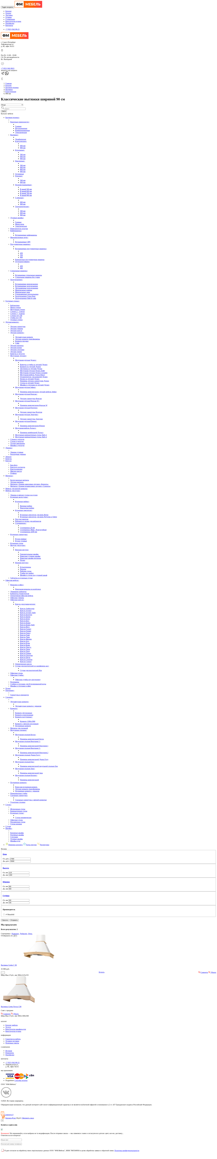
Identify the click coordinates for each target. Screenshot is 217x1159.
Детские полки (16, 348)
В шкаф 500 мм (26, 189)
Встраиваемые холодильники (26, 286)
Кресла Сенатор (26, 659)
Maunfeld (9, 914)
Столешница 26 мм (27, 528)
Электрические (21, 132)
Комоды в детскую (17, 354)
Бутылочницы (25, 567)
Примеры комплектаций (29, 780)
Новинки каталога (15, 845)
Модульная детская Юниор (26, 421)
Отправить (14, 920)
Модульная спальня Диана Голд (28, 755)
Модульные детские (18, 356)
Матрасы (9, 476)
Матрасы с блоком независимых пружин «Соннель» (30, 486)
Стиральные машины (19, 271)
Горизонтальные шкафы (29, 554)
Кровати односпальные (24, 715)
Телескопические (22, 207)
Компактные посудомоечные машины (29, 260)
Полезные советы (12, 1043)
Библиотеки (15, 305)
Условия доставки (12, 1041)
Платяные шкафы (17, 835)
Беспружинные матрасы (19, 480)
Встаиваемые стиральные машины (28, 275)
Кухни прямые (20, 539)
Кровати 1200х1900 (27, 721)
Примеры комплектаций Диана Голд (34, 759)
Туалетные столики (17, 802)
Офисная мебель (12, 580)
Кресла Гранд (25, 633)
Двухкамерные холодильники (26, 288)
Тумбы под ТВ (16, 318)
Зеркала (8, 457)
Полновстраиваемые (23, 185)
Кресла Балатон (26, 615)
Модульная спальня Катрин (26, 775)
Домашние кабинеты (18, 592)
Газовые (18, 126)
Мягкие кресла (16, 471)
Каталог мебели (11, 1025)
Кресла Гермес (25, 631)
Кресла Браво (25, 623)
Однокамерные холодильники (26, 294)
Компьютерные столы (18, 811)
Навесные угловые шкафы (30, 556)
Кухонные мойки (22, 501)
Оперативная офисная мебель (21, 596)
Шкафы (8, 828)
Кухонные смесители (23, 510)
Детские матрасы (17, 345)
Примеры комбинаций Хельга (31, 432)
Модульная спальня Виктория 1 (28, 741)
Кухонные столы (16, 543)
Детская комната (12, 322)
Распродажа (44, 845)
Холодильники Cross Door (25, 296)
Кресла (8, 461)
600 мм (22, 146)
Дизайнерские (20, 139)
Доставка (9, 15)
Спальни (9, 697)
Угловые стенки (16, 320)
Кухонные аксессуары (19, 497)
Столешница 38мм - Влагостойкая (33, 530)
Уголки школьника (17, 443)
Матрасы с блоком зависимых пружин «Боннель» (29, 484)
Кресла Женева (26, 639)
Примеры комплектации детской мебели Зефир (38, 392)
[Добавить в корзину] (3, 972)
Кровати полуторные (24, 717)
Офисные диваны (17, 598)
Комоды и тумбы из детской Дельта (33, 365)
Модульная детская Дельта (26, 360)
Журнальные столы (17, 809)
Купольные (20, 150)
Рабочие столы (25, 571)
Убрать (213, 972)
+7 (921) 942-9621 (7, 68)
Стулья (8, 826)
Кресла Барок (25, 617)
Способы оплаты (20, 1080)
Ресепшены (14, 682)
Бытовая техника (12, 87)
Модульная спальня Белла (25, 735)
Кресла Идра (25, 643)
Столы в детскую (17, 441)
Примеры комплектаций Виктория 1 (34, 746)
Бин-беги (13, 465)
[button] (108, 854)
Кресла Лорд (25, 651)
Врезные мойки (26, 506)
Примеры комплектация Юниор (32, 426)
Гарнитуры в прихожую (19, 695)
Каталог (8, 11)
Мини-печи (19, 224)
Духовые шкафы (17, 218)
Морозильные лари (22, 292)
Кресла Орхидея (26, 655)
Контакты (9, 25)
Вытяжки (9, 90)
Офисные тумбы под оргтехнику (28, 680)
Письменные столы (17, 822)
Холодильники (16, 280)
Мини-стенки (15, 307)
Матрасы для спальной (19, 728)
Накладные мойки (27, 508)
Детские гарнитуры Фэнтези (31, 412)
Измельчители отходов (19, 229)
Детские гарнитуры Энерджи (31, 419)
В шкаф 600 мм (26, 191)
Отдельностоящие (22, 262)
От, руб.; (6, 859)
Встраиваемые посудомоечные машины (31, 249)
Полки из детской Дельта (29, 379)
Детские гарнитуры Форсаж (31, 399)
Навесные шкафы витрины (30, 558)
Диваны (9, 448)
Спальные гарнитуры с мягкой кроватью (31, 800)
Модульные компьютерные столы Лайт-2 (31, 437)
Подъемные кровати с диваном (27, 791)
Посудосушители (21, 519)
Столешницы (20, 523)
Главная (8, 83)
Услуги (8, 1027)
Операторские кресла (23, 664)
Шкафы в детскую (17, 445)
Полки (22, 560)
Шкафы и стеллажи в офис (20, 686)
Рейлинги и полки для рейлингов (28, 521)
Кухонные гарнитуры (19, 534)
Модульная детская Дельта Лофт (32, 371)
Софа (17, 343)
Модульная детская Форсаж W (27, 401)
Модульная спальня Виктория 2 (28, 748)
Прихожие (9, 690)
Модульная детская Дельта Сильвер (33, 373)
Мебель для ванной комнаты (16, 489)
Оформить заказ (28, 1118)
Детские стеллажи (17, 350)
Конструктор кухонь (13, 21)
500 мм (22, 155)
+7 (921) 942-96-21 (12, 29)
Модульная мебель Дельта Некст (32, 375)
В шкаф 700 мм (26, 193)
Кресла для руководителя (25, 604)
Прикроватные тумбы (18, 793)
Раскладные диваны (18, 454)
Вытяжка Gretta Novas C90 (11, 1007)
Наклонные (20, 161)
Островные (19, 174)
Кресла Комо (25, 645)
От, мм (5, 873)
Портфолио (9, 23)
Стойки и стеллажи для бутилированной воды (28, 684)
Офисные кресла (17, 600)
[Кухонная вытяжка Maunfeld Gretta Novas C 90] (19, 1003)
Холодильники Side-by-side (25, 298)
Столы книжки (16, 824)
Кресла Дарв (25, 637)
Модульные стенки (17, 309)
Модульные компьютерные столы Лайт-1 (31, 435)
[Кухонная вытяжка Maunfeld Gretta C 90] (38, 961)
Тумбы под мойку (27, 573)
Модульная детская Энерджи (26, 414)
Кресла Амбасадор (27, 609)
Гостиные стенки (12, 301)
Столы (8, 805)
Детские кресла (16, 331)
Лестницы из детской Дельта (31, 369)
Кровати (14, 708)
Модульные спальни (18, 730)
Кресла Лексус (25, 647)
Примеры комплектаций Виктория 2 (34, 753)
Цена (30, 934)
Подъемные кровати (23, 726)
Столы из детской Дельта (29, 383)
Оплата (8, 13)
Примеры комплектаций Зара (31, 773)
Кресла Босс (24, 621)
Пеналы (23, 569)
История (8, 1051)
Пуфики (13, 473)
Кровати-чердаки (21, 341)
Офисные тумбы (17, 675)
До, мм (5, 875)
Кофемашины (16, 231)
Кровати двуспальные (23, 713)
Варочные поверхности (19, 122)
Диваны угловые (16, 452)
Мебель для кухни (12, 491)
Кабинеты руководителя (19, 594)
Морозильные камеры (23, 290)
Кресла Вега (24, 627)
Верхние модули (22, 550)
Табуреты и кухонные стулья (21, 578)
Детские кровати (17, 333)
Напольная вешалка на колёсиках (28, 589)
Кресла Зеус (24, 641)
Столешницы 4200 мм (28, 532)
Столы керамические (23, 818)
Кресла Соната (25, 662)
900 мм (22, 148)
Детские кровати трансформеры (27, 339)
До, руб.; (6, 861)
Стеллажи (14, 837)
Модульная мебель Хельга (25, 428)
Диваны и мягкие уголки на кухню (24, 495)
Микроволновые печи (19, 237)
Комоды (8, 459)
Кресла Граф (25, 635)
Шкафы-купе (15, 841)
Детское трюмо (16, 352)
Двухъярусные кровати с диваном (28, 706)
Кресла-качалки (16, 469)
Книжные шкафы (17, 833)
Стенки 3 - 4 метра (17, 314)
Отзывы (8, 17)
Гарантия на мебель (13, 1039)
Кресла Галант (25, 629)
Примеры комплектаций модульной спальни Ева (39, 766)
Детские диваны (16, 329)
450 (21, 253)
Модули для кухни (18, 545)
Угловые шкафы (16, 839)
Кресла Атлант (25, 611)
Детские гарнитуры (17, 326)
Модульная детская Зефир (25, 387)
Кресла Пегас (25, 657)
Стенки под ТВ (16, 316)
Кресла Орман (25, 653)
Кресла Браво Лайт (27, 625)
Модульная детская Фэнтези (26, 408)
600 (21, 257)
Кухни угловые (21, 541)
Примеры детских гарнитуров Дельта (34, 381)
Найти (4, 111)
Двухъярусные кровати (24, 337)
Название (15, 934)
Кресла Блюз (25, 619)
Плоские (19, 176)
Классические (10, 92)
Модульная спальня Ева (24, 762)
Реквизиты (9, 1053)
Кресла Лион (25, 649)
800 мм (22, 169)
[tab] (108, 854)
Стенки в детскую (17, 439)
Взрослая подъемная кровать (26, 787)
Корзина (8, 1118)
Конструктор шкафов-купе (15, 1029)
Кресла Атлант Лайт (28, 613)
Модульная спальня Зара (25, 769)
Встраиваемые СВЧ (22, 242)
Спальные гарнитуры (19, 795)
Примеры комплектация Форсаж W (33, 405)
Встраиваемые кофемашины (26, 235)
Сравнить (204, 972)
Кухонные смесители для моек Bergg (34, 515)
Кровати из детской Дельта (30, 367)
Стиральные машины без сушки (27, 277)
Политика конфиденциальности (13, 1109)
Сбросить (5, 920)
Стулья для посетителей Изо (31, 670)
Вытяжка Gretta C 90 (9, 965)
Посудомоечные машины (20, 244)
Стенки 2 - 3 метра (17, 312)
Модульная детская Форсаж (26, 394)
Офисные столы (16, 673)
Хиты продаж (31, 845)
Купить (101, 972)
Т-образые (19, 198)
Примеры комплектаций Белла (32, 739)
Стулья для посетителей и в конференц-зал (32, 666)
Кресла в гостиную (17, 467)
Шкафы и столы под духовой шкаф (33, 575)
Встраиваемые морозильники (26, 284)
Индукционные (21, 128)
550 (21, 255)
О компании (10, 19)
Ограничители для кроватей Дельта (33, 377)
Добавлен (24, 934)
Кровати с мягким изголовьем (26, 724)
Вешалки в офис (17, 585)
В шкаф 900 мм (26, 195)
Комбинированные (22, 130)
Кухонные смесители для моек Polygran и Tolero (38, 517)
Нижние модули (22, 563)
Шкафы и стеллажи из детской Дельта (34, 385)
